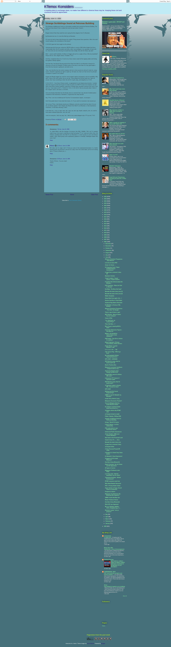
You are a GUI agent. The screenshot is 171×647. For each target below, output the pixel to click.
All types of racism (110, 468)
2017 (105, 217)
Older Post (94, 194)
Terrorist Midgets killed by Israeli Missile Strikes (112, 403)
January (107, 523)
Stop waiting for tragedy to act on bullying (114, 586)
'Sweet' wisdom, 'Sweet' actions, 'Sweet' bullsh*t (112, 279)
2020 (105, 210)
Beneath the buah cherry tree (113, 442)
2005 (105, 526)
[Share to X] (72, 120)
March (107, 519)
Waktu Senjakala (109, 296)
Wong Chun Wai (108, 547)
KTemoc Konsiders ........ (63, 7)
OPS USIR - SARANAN (111, 359)
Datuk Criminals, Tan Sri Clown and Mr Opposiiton (113, 465)
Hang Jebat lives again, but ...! (113, 298)
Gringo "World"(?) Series (112, 422)
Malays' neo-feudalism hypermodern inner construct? (111, 335)
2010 (105, 232)
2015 (105, 221)
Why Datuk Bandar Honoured (113, 483)
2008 (105, 237)
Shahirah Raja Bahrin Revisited (113, 302)
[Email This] (68, 120)
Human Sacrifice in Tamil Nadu (113, 300)
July (106, 255)
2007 (105, 239)
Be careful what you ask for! (117, 133)
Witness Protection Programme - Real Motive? (113, 259)
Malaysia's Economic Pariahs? (113, 401)
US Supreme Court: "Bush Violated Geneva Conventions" (112, 269)
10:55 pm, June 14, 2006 (63, 158)
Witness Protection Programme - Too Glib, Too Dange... (113, 309)
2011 (105, 230)
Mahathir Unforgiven (115, 166)
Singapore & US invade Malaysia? (111, 459)
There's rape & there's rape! (112, 312)
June (106, 257)
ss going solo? (108, 537)
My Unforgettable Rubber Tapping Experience (112, 356)
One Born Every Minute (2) (112, 502)
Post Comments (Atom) (75, 200)
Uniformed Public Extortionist (113, 431)
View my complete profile (109, 69)
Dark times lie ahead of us (116, 77)
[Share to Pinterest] (75, 120)
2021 (105, 208)
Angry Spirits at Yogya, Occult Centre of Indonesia (113, 488)
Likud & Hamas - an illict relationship (112, 425)
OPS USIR (108, 389)
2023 (105, 203)
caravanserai (107, 536)
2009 (105, 235)
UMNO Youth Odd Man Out (112, 497)
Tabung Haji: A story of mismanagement (114, 549)
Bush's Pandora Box (110, 365)
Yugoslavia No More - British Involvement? (113, 478)
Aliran (105, 585)
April (106, 516)
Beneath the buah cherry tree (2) (114, 293)
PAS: (116, 144)
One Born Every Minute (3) (112, 462)
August (107, 252)
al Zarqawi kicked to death (112, 414)
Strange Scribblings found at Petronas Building (113, 419)
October (107, 248)
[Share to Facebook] (74, 120)
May (106, 514)
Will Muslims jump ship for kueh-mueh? (112, 382)
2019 (105, 212)
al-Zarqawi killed (109, 446)
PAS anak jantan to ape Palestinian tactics (111, 428)
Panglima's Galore (110, 491)
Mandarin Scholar (110, 276)
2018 (105, 214)
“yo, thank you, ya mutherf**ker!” (110, 321)
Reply (51, 140)
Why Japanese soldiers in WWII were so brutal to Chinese (116, 111)
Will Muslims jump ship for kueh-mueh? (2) (112, 362)
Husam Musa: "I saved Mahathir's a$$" (111, 346)
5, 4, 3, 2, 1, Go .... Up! (111, 349)
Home (72, 194)
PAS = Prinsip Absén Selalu (112, 485)
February (108, 521)
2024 (105, 201)
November (108, 246)
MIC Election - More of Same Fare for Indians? (113, 315)
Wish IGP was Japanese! (112, 504)
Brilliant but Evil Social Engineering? (111, 392)
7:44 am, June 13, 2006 (63, 129)
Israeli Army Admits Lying (112, 398)
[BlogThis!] (70, 120)
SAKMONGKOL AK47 (110, 571)
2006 (105, 241)
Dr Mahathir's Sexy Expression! (113, 456)
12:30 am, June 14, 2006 (63, 145)
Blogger (103, 643)
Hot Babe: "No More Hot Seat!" (113, 289)
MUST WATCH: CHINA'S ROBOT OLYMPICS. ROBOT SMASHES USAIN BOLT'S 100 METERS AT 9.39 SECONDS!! (118, 563)
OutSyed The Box (109, 559)
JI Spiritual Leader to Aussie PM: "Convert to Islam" (113, 386)
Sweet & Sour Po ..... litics (112, 440)
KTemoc (52, 145)
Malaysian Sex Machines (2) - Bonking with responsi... (113, 494)
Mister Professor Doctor (111, 499)
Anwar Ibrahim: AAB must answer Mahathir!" (112, 434)
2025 (105, 198)
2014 (105, 223)
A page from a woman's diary (113, 444)
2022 (105, 205)
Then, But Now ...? (110, 324)
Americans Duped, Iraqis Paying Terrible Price (112, 371)
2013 (105, 225)
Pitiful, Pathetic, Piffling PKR (113, 416)
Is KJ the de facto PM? (111, 262)
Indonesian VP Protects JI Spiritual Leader (112, 378)
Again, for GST (113, 154)
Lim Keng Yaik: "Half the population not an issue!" (112, 474)
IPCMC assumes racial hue (112, 481)
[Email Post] (65, 119)
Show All (125, 595)
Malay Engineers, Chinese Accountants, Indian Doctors (113, 343)
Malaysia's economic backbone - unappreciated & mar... (113, 368)
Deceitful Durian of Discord (116, 100)
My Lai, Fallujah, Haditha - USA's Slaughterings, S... (112, 507)
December (108, 243)
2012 (105, 228)
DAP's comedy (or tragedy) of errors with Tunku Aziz (117, 123)
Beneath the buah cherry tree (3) (114, 291)
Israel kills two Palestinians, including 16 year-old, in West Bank (117, 178)
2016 (105, 219)
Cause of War (108, 318)
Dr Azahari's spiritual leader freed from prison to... (112, 407)
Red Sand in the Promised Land (114, 437)
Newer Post (49, 194)
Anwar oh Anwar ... (110, 265)
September (108, 250)
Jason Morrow (90, 643)
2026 (105, 196)
